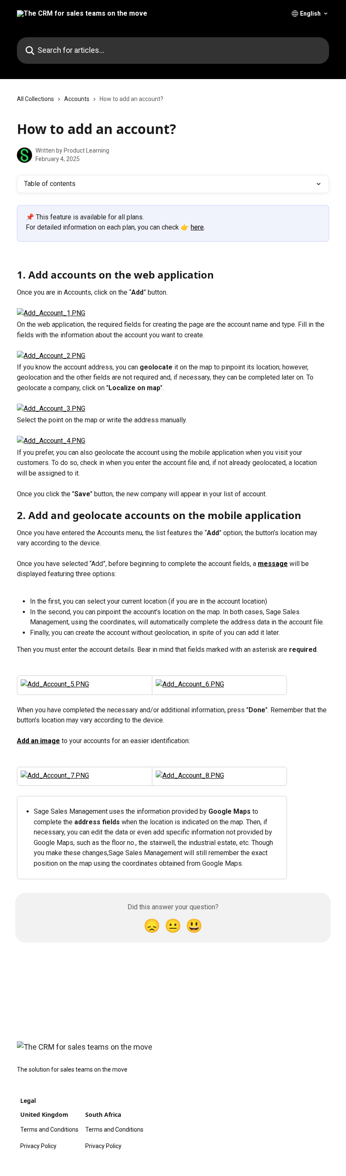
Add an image (38, 741)
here (197, 227)
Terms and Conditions (49, 1129)
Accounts (76, 99)
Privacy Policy (38, 1146)
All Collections (35, 99)
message (273, 564)
